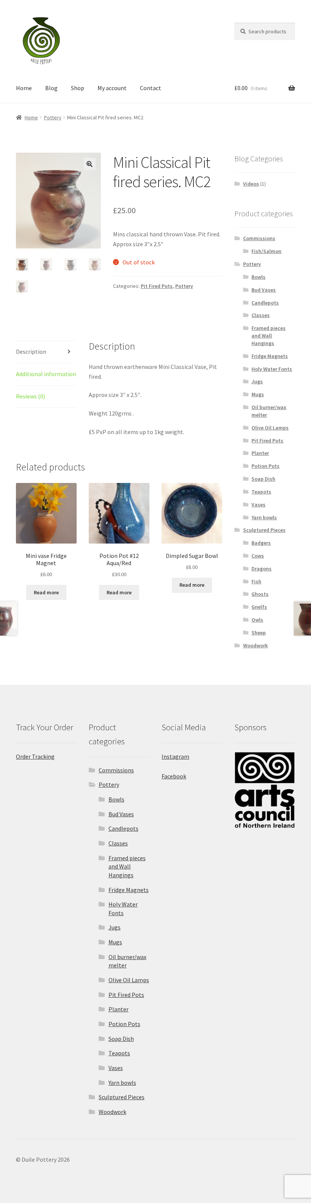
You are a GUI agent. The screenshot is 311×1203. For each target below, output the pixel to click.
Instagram (175, 756)
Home (24, 88)
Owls (257, 619)
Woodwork (255, 645)
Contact (150, 88)
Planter (260, 453)
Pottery (52, 117)
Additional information (46, 374)
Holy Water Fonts (271, 369)
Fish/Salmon (266, 251)
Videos (251, 183)
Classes (260, 315)
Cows (257, 555)
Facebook (174, 776)
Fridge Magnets (269, 356)
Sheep (258, 632)
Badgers (261, 542)
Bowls (258, 276)
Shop (77, 88)
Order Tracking (35, 756)
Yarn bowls (264, 517)
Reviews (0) (30, 396)
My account (112, 88)
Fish (256, 581)
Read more (46, 592)
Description (31, 351)
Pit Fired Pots (157, 286)
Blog (51, 88)
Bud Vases (263, 289)
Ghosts (260, 594)
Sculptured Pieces (264, 530)
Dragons (261, 568)
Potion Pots (265, 465)
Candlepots (265, 302)
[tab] (46, 352)
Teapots (261, 491)
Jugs (257, 381)
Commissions (259, 238)
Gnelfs (259, 606)
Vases (258, 504)
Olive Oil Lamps (270, 427)
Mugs (257, 394)
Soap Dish (263, 478)
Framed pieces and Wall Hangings (268, 336)
